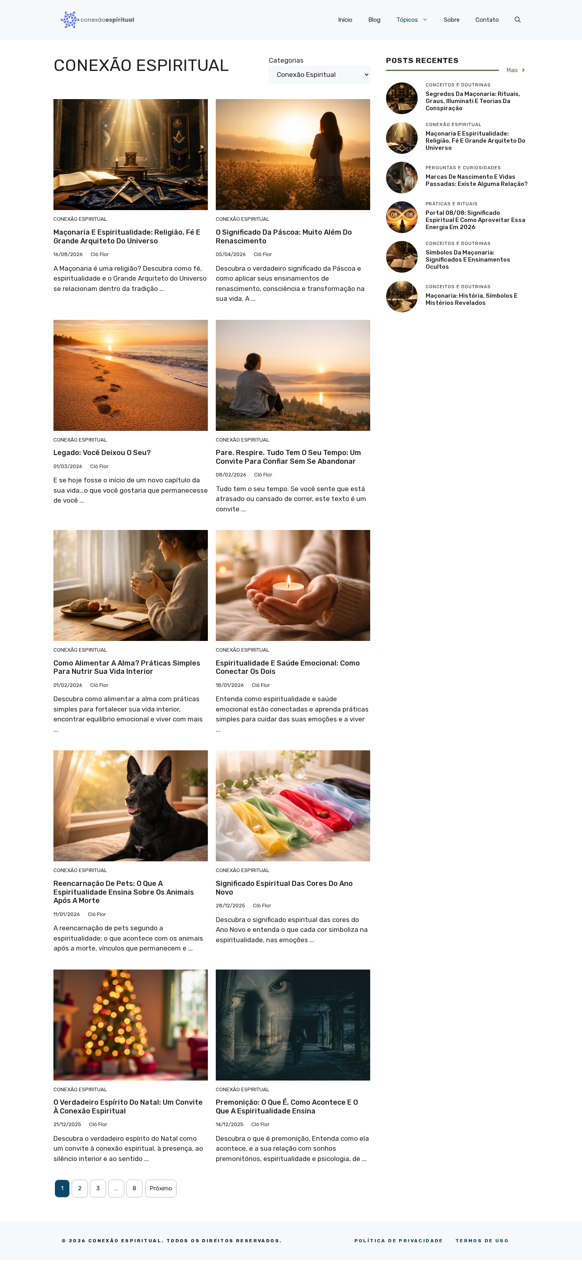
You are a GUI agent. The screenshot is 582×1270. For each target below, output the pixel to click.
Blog (374, 19)
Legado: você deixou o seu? (102, 452)
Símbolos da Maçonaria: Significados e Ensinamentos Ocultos (468, 259)
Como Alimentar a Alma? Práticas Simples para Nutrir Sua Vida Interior (126, 667)
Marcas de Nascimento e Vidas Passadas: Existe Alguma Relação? (477, 180)
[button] (518, 20)
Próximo (161, 1188)
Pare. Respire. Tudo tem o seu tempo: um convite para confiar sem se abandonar (288, 457)
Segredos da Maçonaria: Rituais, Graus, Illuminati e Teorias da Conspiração (473, 101)
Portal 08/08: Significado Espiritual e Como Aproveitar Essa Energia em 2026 (475, 220)
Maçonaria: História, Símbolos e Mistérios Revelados (471, 299)
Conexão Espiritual (80, 219)
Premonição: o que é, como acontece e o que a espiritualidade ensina (287, 1106)
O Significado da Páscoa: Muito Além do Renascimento (284, 236)
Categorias (286, 60)
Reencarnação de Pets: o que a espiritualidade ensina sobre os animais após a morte (123, 892)
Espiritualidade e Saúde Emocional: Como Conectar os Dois (288, 667)
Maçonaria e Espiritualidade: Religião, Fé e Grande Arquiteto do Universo (126, 236)
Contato (487, 19)
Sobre (452, 19)
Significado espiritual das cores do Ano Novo (284, 888)
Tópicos (407, 19)
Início (345, 19)
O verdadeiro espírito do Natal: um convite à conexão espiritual (128, 1106)
